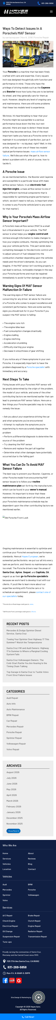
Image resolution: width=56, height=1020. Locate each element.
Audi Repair (12, 697)
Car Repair (12, 720)
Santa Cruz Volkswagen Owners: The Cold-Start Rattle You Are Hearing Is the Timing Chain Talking (27, 663)
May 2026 (11, 789)
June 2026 (12, 783)
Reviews (32, 858)
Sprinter (6, 895)
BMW (30, 884)
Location (7, 869)
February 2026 (14, 806)
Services (7, 858)
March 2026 (12, 800)
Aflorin (33, 611)
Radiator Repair (35, 931)
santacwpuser (12, 37)
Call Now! (29, 1016)
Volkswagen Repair (16, 743)
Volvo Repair (13, 749)
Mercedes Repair (15, 726)
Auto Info (11, 703)
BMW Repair (13, 715)
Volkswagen (33, 895)
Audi (5, 884)
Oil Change (8, 931)
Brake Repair (34, 915)
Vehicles (7, 864)
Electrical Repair (10, 926)
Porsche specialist (36, 367)
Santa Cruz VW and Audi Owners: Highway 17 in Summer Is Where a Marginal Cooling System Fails (28, 651)
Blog (30, 864)
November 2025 (15, 823)
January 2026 (14, 812)
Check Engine (9, 921)
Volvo (5, 900)
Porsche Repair (41, 37)
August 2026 (13, 772)
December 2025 (15, 817)
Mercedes (7, 889)
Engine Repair (34, 926)
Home (5, 853)
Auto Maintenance (16, 709)
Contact (32, 869)
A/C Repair (8, 915)
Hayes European (30, 556)
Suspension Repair (11, 936)
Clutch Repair (34, 921)
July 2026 (12, 777)
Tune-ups (7, 942)
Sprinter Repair (14, 737)
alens (31, 604)
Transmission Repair (37, 936)
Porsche (32, 889)
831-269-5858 (47, 3)
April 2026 (12, 795)
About (31, 853)
